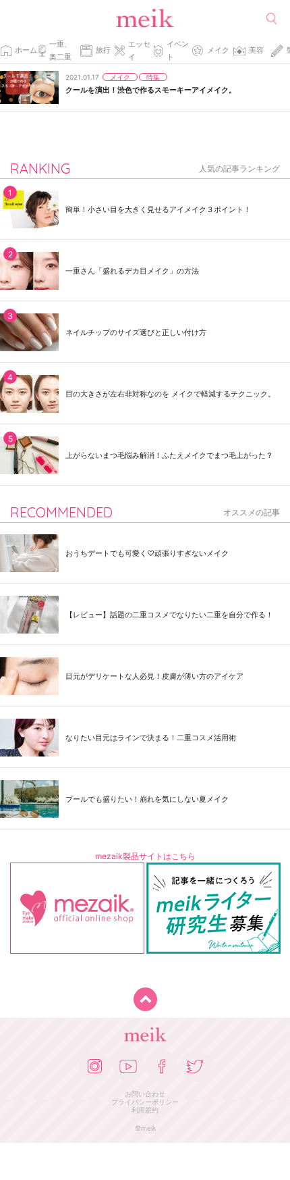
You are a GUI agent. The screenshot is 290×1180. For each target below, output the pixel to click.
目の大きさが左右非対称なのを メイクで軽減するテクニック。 (170, 394)
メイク (218, 50)
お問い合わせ (145, 1093)
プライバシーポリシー (145, 1102)
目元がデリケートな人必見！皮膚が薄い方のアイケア (154, 676)
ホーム (26, 50)
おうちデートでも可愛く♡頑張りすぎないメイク (147, 553)
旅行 (103, 50)
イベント (178, 50)
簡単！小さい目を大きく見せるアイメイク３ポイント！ (158, 209)
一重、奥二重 (60, 50)
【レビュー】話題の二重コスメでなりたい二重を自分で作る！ (169, 614)
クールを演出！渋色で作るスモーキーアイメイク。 (150, 90)
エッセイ (139, 50)
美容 (256, 50)
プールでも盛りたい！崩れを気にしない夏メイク (147, 799)
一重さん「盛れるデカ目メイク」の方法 (132, 271)
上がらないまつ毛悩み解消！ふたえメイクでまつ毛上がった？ (169, 455)
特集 (153, 77)
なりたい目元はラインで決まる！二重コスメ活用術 (150, 737)
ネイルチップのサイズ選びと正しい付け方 (135, 332)
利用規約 (145, 1110)
